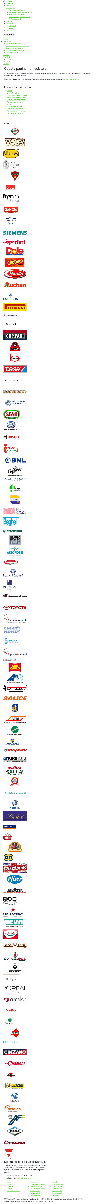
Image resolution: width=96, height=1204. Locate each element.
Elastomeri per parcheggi (15, 113)
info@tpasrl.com (25, 1178)
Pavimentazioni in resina (17, 10)
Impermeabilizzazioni (36, 1186)
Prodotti (9, 21)
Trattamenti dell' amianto (38, 1189)
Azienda (8, 6)
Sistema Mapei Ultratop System (17, 95)
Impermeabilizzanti (58, 1184)
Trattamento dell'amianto (17, 15)
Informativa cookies (13, 1191)
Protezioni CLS (57, 1193)
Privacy (9, 1189)
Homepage (9, 3)
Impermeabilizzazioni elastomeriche (20, 12)
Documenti (12, 26)
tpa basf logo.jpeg (13, 93)
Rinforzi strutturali (15, 19)
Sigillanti (55, 1195)
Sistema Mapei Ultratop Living (17, 97)
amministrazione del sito (71, 79)
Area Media (9, 23)
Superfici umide (57, 1186)
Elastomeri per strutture (15, 109)
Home (9, 1182)
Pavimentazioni (57, 1189)
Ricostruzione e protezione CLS (19, 17)
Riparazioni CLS (57, 1191)
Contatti (9, 30)
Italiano (9, 91)
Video (11, 28)
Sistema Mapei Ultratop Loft (16, 100)
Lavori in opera (10, 8)
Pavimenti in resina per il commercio (19, 111)
